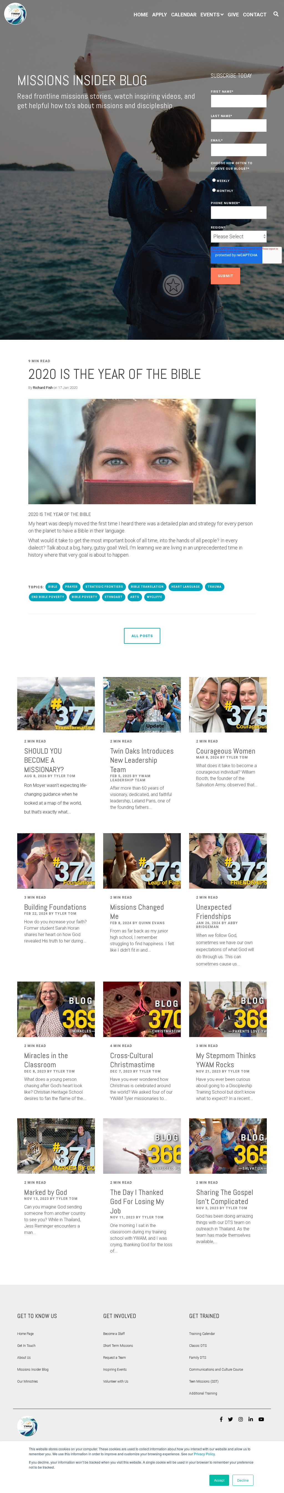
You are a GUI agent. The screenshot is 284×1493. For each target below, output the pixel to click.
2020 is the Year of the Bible (114, 374)
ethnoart (114, 597)
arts (134, 597)
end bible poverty (48, 597)
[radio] (239, 180)
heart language (185, 586)
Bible (52, 586)
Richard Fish (43, 388)
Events (210, 14)
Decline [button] (243, 1480)
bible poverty (84, 597)
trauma (215, 586)
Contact (255, 14)
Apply (159, 14)
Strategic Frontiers (104, 586)
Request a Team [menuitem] (114, 1358)
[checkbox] (239, 185)
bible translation (147, 586)
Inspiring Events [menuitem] (115, 1370)
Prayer (71, 586)
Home (141, 14)
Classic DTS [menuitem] (198, 1346)
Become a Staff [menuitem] (114, 1334)
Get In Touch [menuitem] (26, 1346)
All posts (142, 636)
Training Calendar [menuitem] (202, 1334)
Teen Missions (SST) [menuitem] (204, 1381)
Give (233, 14)
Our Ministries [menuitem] (27, 1381)
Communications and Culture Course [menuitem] (216, 1370)
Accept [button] (219, 1480)
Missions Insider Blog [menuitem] (33, 1370)
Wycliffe (154, 597)
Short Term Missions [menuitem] (118, 1346)
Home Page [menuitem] (25, 1334)
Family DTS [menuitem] (197, 1358)
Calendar (183, 14)
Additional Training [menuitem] (203, 1393)
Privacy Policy (204, 1453)
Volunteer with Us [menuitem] (115, 1381)
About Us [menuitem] (24, 1358)
